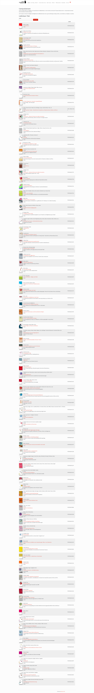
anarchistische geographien (28, 417)
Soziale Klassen (26, 25)
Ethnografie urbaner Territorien (28, 597)
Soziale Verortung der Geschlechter (29, 674)
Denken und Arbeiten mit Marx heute (29, 424)
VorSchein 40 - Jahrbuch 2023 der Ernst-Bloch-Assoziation (33, 172)
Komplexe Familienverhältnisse (28, 472)
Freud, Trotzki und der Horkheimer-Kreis (30, 500)
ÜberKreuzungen (26, 667)
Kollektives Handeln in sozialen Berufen (30, 450)
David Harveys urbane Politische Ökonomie (31, 632)
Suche (20, 18)
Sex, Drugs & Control (27, 478)
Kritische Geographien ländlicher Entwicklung (31, 521)
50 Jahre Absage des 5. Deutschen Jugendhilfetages (32, 101)
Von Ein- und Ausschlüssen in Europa (29, 318)
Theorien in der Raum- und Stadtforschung (30, 570)
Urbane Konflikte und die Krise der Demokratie (31, 387)
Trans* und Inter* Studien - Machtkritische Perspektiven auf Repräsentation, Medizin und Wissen (40, 110)
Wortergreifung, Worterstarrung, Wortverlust (31, 241)
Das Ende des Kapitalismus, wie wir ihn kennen (31, 346)
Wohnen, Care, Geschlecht (28, 193)
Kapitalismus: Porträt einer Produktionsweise (31, 283)
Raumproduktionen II (27, 374)
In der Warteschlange (27, 269)
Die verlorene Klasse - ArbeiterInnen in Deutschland (32, 556)
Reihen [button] (53, 2)
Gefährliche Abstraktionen (28, 262)
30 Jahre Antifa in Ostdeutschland (29, 67)
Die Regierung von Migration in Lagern (30, 143)
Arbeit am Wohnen (26, 178)
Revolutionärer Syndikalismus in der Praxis (30, 297)
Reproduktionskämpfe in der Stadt (29, 290)
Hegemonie (25, 360)
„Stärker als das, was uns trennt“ (29, 199)
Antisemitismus (26, 165)
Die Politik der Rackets (27, 122)
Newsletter (63, 2)
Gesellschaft (25, 660)
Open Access (49, 2)
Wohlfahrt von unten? (27, 32)
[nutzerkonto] (70, 2)
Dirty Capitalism (26, 130)
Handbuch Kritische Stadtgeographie (29, 207)
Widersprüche (58, 2)
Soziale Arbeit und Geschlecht (28, 618)
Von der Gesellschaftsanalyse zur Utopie (30, 548)
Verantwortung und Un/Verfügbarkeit (29, 625)
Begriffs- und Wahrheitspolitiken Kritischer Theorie (32, 339)
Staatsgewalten (26, 228)
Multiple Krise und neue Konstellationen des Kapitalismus (33, 53)
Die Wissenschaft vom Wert (28, 60)
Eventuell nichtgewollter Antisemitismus (30, 639)
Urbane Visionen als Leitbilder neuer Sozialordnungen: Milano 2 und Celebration (37, 542)
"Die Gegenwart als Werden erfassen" (30, 234)
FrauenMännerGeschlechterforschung (30, 681)
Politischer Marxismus (27, 367)
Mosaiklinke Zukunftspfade (28, 458)
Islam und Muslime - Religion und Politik (30, 276)
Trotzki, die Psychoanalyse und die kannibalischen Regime (33, 311)
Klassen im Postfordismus (28, 507)
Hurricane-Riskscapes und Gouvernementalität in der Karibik (34, 444)
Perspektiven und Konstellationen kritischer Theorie (32, 647)
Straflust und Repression (27, 380)
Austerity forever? (26, 583)
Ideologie (25, 653)
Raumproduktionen (26, 514)
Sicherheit (25, 137)
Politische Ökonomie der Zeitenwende (30, 151)
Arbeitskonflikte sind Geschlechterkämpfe (30, 493)
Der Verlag (32, 2)
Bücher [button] (36, 2)
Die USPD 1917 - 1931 (27, 401)
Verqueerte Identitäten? (27, 185)
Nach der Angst (26, 534)
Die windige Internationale (28, 73)
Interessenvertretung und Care (28, 528)
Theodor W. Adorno (26, 486)
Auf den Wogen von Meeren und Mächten (30, 325)
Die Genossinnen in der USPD (28, 80)
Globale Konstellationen (27, 604)
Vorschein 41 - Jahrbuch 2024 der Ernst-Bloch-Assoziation (33, 116)
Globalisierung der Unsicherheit (29, 248)
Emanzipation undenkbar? (28, 590)
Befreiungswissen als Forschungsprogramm (31, 332)
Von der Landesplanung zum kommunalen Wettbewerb (33, 394)
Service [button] (67, 2)
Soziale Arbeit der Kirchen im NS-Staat (30, 46)
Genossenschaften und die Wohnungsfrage (30, 436)
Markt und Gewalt (26, 39)
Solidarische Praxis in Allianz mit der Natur (30, 304)
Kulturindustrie (26, 563)
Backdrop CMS (63, 691)
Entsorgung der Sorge (27, 353)
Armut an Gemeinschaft (27, 157)
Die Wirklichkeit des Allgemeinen (29, 255)
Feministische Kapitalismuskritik (29, 88)
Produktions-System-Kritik (28, 213)
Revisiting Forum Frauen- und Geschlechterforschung (32, 221)
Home (29, 2)
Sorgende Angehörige (27, 464)
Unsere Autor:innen (42, 2)
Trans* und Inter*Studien (27, 410)
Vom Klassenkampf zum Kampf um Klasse (30, 95)
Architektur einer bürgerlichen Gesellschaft (31, 576)
